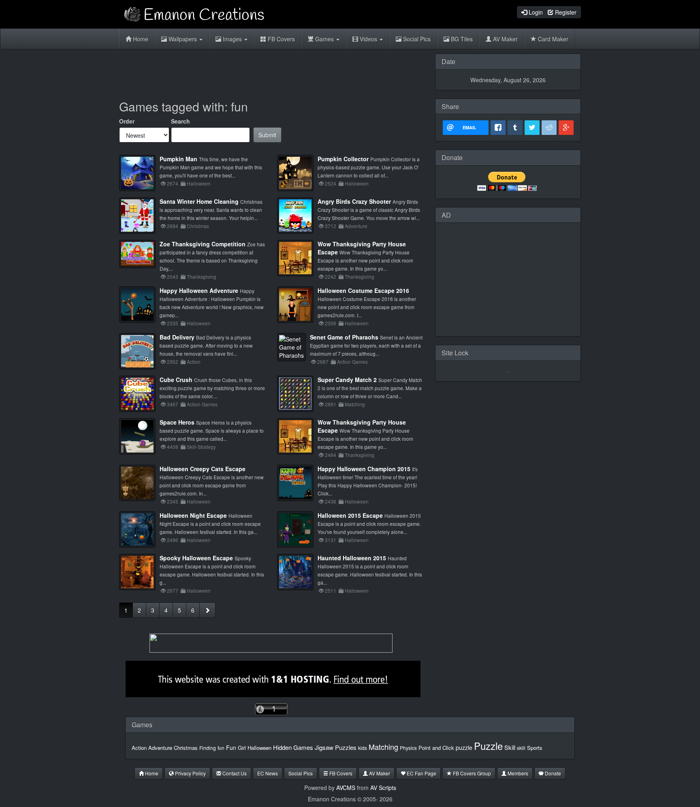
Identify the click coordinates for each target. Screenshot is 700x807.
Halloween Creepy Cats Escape (202, 469)
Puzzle (488, 746)
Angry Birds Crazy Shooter (354, 201)
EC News (267, 773)
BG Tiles (461, 39)
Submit (267, 135)
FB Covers (280, 39)
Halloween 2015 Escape (350, 515)
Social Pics (416, 39)
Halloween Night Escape (193, 515)
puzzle (464, 747)
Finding (207, 747)
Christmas (186, 747)
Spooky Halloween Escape (196, 558)
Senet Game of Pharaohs (344, 337)
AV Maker (504, 39)
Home (139, 39)
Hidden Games (293, 747)
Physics (408, 747)
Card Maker (552, 39)
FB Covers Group (471, 773)
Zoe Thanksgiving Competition (202, 244)
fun (221, 747)
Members (517, 773)
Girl (242, 747)
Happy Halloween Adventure (199, 290)
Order (126, 121)
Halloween (259, 747)
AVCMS (345, 788)
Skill (509, 747)
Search (180, 121)
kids (362, 747)
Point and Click (436, 747)
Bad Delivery (177, 337)
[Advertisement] (271, 71)
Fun (231, 747)
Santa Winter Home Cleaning (199, 201)
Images (232, 39)
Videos (368, 39)
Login (535, 12)
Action (139, 747)
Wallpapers (182, 39)
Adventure (160, 747)
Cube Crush (176, 380)
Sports (534, 747)
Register (564, 12)
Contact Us (234, 773)
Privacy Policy (190, 773)
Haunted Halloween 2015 (352, 558)
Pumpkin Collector (343, 159)
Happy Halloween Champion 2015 (364, 469)
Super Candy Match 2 (347, 380)
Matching (383, 746)
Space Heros (177, 422)
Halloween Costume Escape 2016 (363, 290)
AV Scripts (383, 788)
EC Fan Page (420, 773)
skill (521, 747)
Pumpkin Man (178, 159)
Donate (552, 773)
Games (324, 39)
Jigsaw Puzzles (335, 747)
